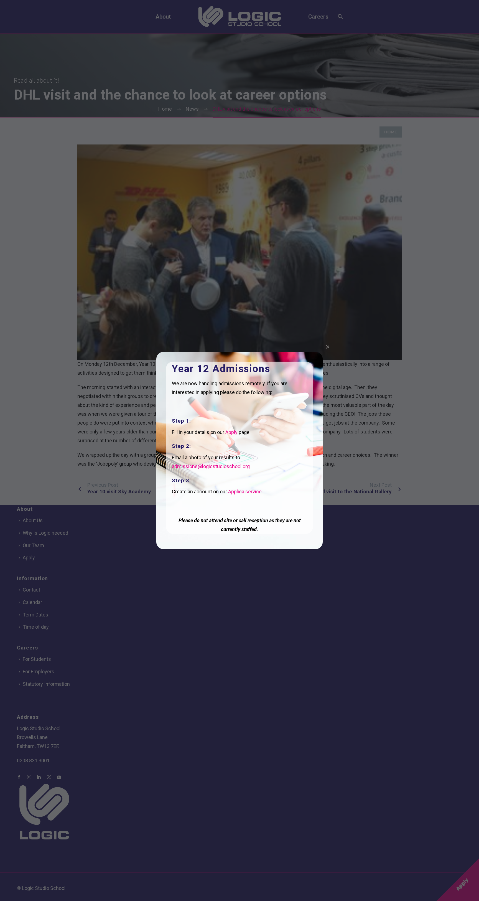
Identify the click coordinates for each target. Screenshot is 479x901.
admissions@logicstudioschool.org (211, 466)
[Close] (328, 347)
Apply (231, 432)
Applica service (245, 491)
